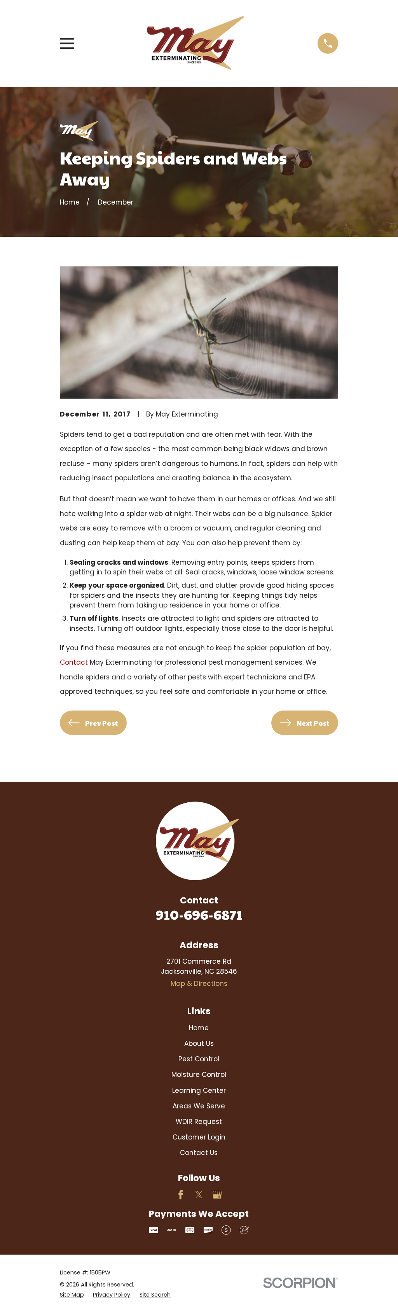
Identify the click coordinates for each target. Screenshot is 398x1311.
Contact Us (199, 1152)
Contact (74, 662)
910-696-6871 (199, 914)
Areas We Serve (199, 1106)
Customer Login (199, 1137)
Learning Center (199, 1090)
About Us (199, 1043)
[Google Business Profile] (217, 1194)
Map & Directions (199, 983)
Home (199, 1028)
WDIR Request (199, 1121)
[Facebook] (180, 1194)
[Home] (196, 43)
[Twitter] (199, 1194)
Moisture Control (198, 1074)
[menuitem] (72, 1295)
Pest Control (198, 1059)
